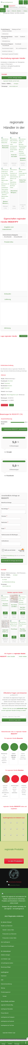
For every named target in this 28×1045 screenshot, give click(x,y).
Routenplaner (24, 336)
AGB (2, 980)
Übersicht (3, 11)
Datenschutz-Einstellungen (7, 946)
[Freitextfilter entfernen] (21, 2)
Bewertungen (19, 11)
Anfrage (25, 11)
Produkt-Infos (8, 242)
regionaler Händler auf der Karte (11, 81)
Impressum (3, 975)
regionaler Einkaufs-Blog (7, 1005)
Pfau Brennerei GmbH (23, 629)
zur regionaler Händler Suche (1, 6)
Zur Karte (4, 579)
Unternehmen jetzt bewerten (15, 429)
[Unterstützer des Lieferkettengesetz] (14, 878)
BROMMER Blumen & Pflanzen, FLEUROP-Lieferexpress (23, 159)
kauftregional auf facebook (7, 1021)
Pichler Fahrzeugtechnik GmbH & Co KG (22, 181)
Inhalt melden (23, 656)
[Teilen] (22, 1043)
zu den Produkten (15, 861)
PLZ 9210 (10, 381)
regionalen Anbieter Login (8, 1032)
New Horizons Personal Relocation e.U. (23, 608)
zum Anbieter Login (5, 958)
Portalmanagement (5, 992)
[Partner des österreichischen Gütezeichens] (14, 885)
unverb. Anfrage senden (15, 77)
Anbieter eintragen (5, 954)
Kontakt (11, 405)
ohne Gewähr (11, 656)
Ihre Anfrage (4, 508)
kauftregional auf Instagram (7, 1017)
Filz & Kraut (14, 629)
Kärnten (10, 385)
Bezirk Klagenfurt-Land (12, 394)
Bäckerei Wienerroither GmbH (5, 203)
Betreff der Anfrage (6, 502)
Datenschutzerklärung (8, 555)
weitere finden (13, 756)
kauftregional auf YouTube (7, 1025)
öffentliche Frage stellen (15, 720)
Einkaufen (7, 294)
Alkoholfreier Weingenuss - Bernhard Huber (14, 192)
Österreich (6, 388)
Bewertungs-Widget (6, 967)
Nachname (4, 522)
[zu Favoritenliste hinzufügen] (2, 14)
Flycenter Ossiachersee (5, 605)
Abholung (7, 328)
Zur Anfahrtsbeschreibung (8, 582)
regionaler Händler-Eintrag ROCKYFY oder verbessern (5, 791)
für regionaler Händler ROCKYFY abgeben (4, 758)
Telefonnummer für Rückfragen (9, 534)
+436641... (9, 83)
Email (3, 528)
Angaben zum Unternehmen (8, 228)
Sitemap (3, 988)
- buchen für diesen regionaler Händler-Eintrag (24, 790)
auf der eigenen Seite (14, 789)
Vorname (3, 516)
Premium (24, 121)
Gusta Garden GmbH (14, 155)
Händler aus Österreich (6, 925)
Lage (8, 11)
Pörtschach (7, 383)
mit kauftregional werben (7, 963)
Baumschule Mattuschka (5, 146)
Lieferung (7, 299)
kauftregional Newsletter (7, 1009)
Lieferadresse (5, 540)
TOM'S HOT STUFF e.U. (5, 630)
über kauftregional (5, 942)
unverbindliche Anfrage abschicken (12, 560)
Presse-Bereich (4, 1013)
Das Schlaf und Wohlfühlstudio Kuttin (14, 606)
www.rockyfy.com (13, 86)
